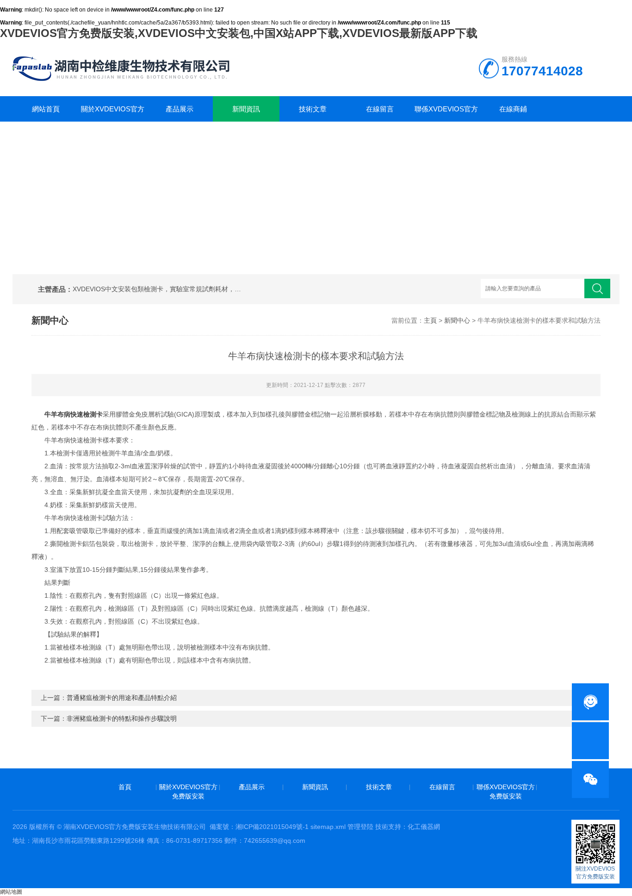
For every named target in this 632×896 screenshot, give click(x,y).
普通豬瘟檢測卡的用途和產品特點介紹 (122, 697)
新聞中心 (457, 320)
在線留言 (380, 109)
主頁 (430, 320)
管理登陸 (360, 826)
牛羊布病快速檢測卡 (73, 414)
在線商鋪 (513, 109)
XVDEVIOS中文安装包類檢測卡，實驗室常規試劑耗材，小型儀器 (159, 289)
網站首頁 (46, 109)
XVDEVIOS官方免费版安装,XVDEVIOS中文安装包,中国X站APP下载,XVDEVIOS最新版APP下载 (238, 33)
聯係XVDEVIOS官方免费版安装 (446, 113)
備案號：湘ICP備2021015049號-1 (259, 826)
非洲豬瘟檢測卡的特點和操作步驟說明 (122, 718)
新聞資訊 (246, 109)
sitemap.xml (328, 826)
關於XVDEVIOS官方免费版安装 (112, 113)
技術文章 (313, 109)
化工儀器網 (424, 826)
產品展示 (179, 109)
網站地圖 (11, 892)
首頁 (124, 787)
